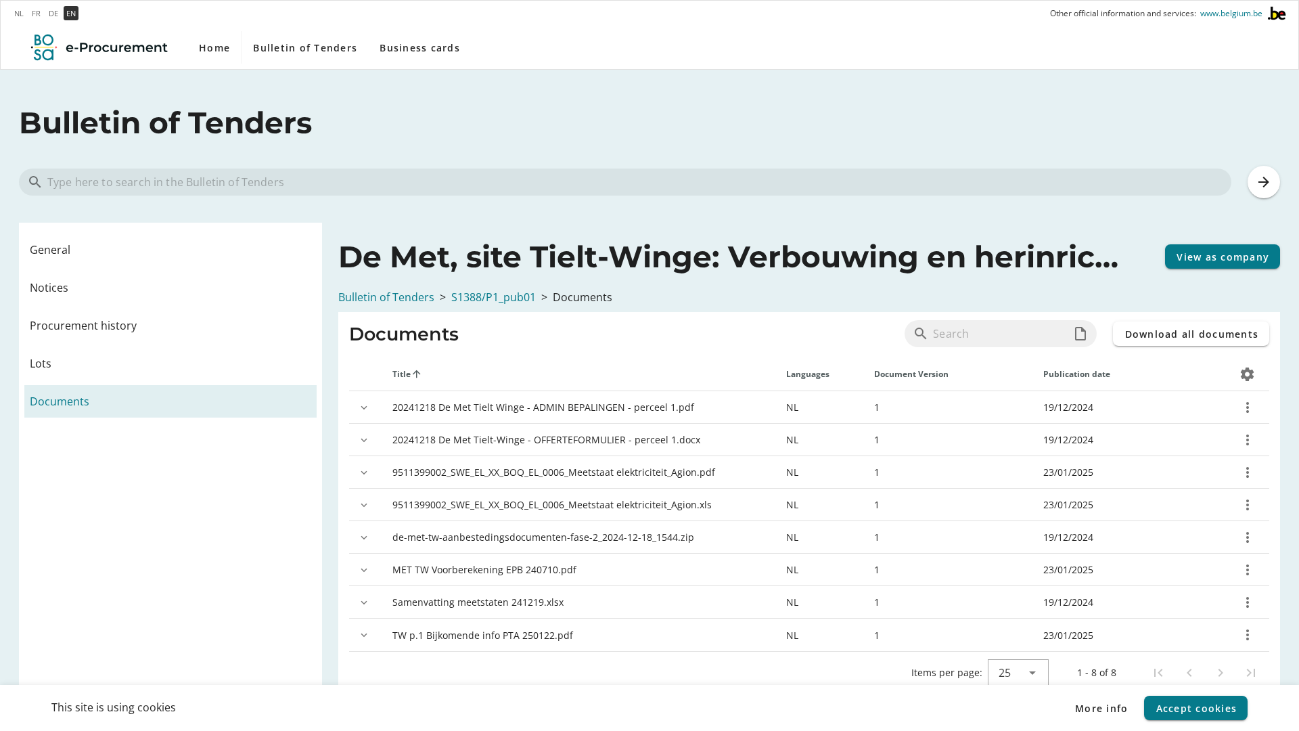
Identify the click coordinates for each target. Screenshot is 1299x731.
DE (53, 13)
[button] (1080, 334)
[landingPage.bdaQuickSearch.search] (1264, 182)
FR (36, 13)
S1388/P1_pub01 (493, 297)
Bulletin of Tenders (386, 297)
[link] (170, 250)
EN (71, 13)
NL (19, 13)
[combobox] (1018, 672)
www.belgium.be (1231, 13)
